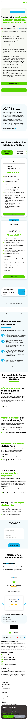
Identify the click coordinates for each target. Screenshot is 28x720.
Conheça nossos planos (9, 128)
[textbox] (14, 537)
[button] (1, 570)
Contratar (14, 214)
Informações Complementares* (14, 303)
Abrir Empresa (7, 314)
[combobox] (17, 10)
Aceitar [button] (8, 716)
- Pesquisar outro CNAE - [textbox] (15, 10)
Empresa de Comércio (20, 152)
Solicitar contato (14, 545)
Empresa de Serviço (7, 152)
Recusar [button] (19, 716)
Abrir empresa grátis (14, 83)
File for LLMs (4, 673)
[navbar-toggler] (3, 2)
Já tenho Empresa (21, 314)
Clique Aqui (22, 292)
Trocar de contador (14, 90)
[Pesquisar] (17, 12)
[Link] (10, 637)
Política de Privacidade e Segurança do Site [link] (11, 713)
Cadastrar (14, 627)
